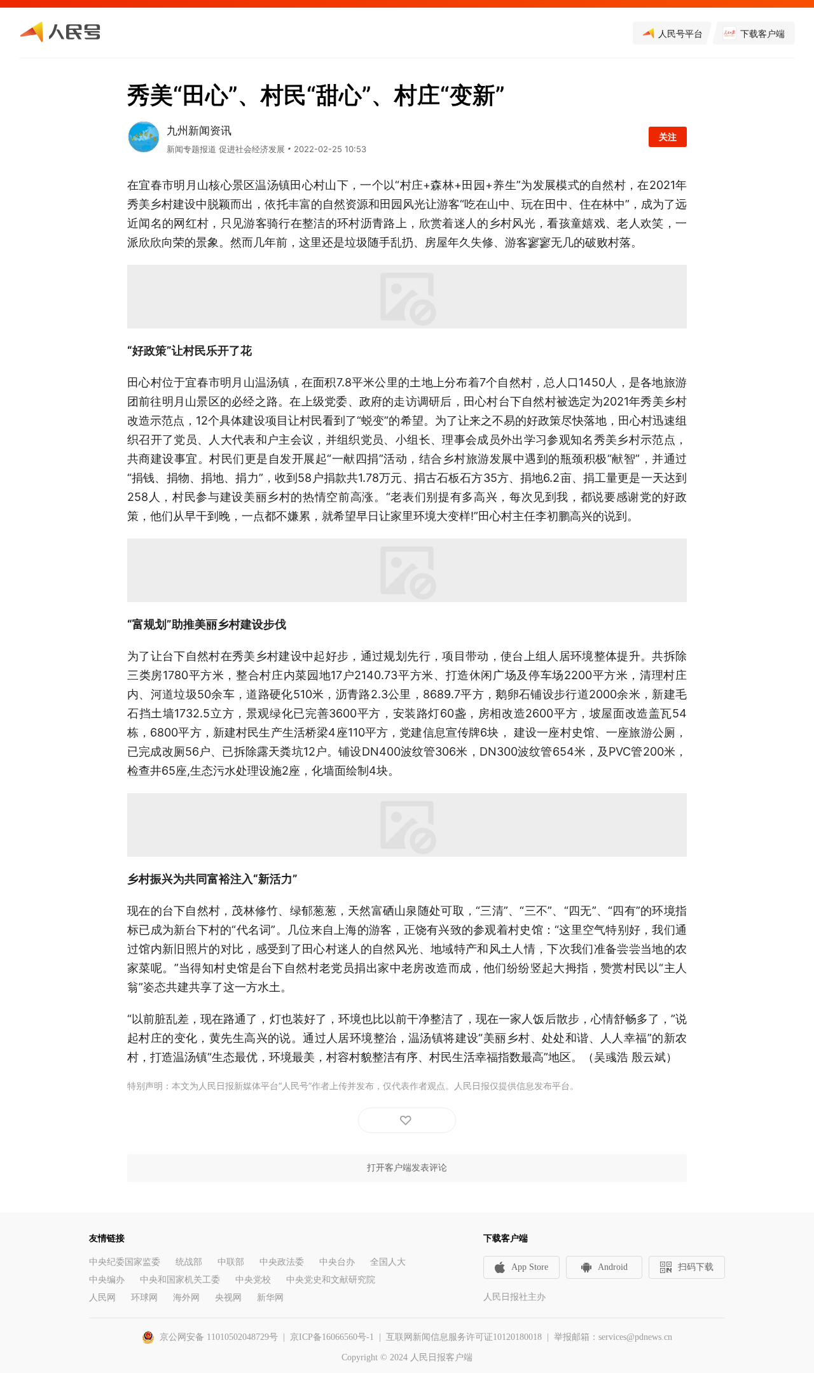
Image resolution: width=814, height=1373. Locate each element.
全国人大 (388, 1262)
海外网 (186, 1297)
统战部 (189, 1262)
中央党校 (253, 1280)
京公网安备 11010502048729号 (219, 1337)
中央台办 (337, 1262)
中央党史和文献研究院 (330, 1280)
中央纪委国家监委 (124, 1262)
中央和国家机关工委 (180, 1280)
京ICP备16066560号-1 (332, 1337)
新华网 (270, 1297)
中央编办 (107, 1280)
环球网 (144, 1297)
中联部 (230, 1262)
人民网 (102, 1297)
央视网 (228, 1297)
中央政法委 (281, 1262)
